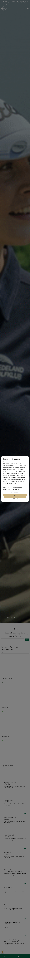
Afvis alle (15, 498)
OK (15, 495)
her (18, 489)
